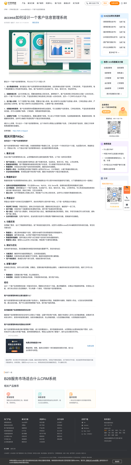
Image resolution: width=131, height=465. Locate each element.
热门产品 (7, 419)
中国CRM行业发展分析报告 (114, 153)
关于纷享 (76, 3)
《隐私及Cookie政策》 (92, 460)
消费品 (23, 425)
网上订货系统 (28, 453)
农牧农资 (24, 436)
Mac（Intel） (87, 431)
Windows (86, 428)
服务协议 (59, 436)
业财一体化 (66, 453)
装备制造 (24, 428)
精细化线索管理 (109, 169)
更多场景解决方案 (114, 94)
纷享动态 (59, 425)
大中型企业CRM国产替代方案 (114, 165)
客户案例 (40, 3)
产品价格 (42, 428)
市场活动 (42, 431)
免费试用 (114, 3)
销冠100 (83, 453)
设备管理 (108, 88)
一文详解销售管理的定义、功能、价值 (114, 159)
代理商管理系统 (8, 433)
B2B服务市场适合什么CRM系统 (30, 378)
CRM (5, 9)
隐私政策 (59, 439)
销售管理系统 (7, 422)
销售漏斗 (120, 73)
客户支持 (58, 3)
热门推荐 (6, 449)
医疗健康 (24, 433)
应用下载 (85, 419)
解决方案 (31, 3)
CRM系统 (13, 453)
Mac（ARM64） (88, 434)
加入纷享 (59, 431)
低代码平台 (51, 453)
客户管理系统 (20, 453)
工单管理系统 (58, 453)
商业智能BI (44, 453)
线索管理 (108, 73)
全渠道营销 (108, 68)
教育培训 (24, 442)
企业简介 (59, 422)
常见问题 (42, 422)
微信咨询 (35, 22)
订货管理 (120, 83)
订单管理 (108, 78)
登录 (105, 3)
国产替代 (72, 453)
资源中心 (49, 3)
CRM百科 (42, 442)
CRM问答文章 (13, 9)
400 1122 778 (117, 118)
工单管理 (120, 88)
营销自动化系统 (8, 425)
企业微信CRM (8, 436)
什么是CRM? (108, 149)
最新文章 (13, 449)
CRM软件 (6, 453)
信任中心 (59, 428)
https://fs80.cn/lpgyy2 (20, 131)
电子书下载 (43, 433)
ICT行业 (24, 431)
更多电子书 (114, 52)
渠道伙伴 (67, 3)
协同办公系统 (36, 453)
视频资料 (42, 436)
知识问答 (42, 439)
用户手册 (42, 425)
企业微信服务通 (8, 442)
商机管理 (120, 68)
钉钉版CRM (7, 439)
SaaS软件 (24, 422)
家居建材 (24, 439)
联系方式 (59, 433)
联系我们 (107, 419)
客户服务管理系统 (9, 428)
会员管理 (108, 83)
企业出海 (78, 453)
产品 (23, 3)
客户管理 (120, 78)
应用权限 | (84, 457)
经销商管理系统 (8, 431)
